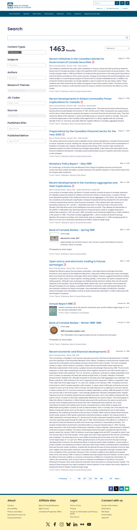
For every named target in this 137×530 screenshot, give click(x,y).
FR (122, 3)
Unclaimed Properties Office (50, 511)
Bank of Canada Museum (49, 505)
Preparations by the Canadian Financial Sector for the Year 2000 (82, 133)
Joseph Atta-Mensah (84, 189)
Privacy (73, 508)
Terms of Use (75, 505)
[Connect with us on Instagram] (61, 526)
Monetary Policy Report (78, 175)
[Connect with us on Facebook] (55, 526)
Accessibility (12, 508)
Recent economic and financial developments (77, 351)
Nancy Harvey (82, 66)
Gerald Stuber (91, 105)
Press (69, 14)
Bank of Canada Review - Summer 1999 (63, 66)
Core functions (14, 14)
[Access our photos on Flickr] (82, 526)
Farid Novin (82, 105)
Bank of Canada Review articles (81, 91)
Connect (44, 508)
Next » (117, 478)
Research (60, 14)
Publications (49, 14)
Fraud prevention (14, 518)
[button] (111, 488)
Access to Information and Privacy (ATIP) (84, 512)
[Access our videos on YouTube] (89, 526)
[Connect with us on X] (48, 526)
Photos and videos (14, 511)
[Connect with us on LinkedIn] (75, 526)
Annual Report (84, 313)
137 (84, 478)
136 (78, 478)
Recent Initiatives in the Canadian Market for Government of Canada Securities (76, 60)
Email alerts (106, 508)
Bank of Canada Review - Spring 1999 (62, 189)
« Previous (62, 478)
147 (110, 478)
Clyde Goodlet (83, 138)
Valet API (105, 518)
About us (99, 8)
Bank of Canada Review (78, 254)
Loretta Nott (95, 189)
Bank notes (37, 14)
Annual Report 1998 (61, 303)
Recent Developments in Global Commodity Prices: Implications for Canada (80, 100)
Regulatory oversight (92, 14)
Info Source (74, 517)
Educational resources (16, 514)
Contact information (109, 505)
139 (95, 478)
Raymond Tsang (82, 268)
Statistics (77, 14)
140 (101, 478)
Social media (106, 514)
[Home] (19, 5)
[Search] (127, 37)
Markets (26, 14)
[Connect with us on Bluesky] (68, 526)
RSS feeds (105, 511)
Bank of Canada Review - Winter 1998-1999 (75, 323)
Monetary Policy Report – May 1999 (70, 163)
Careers (125, 8)
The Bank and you (112, 8)
